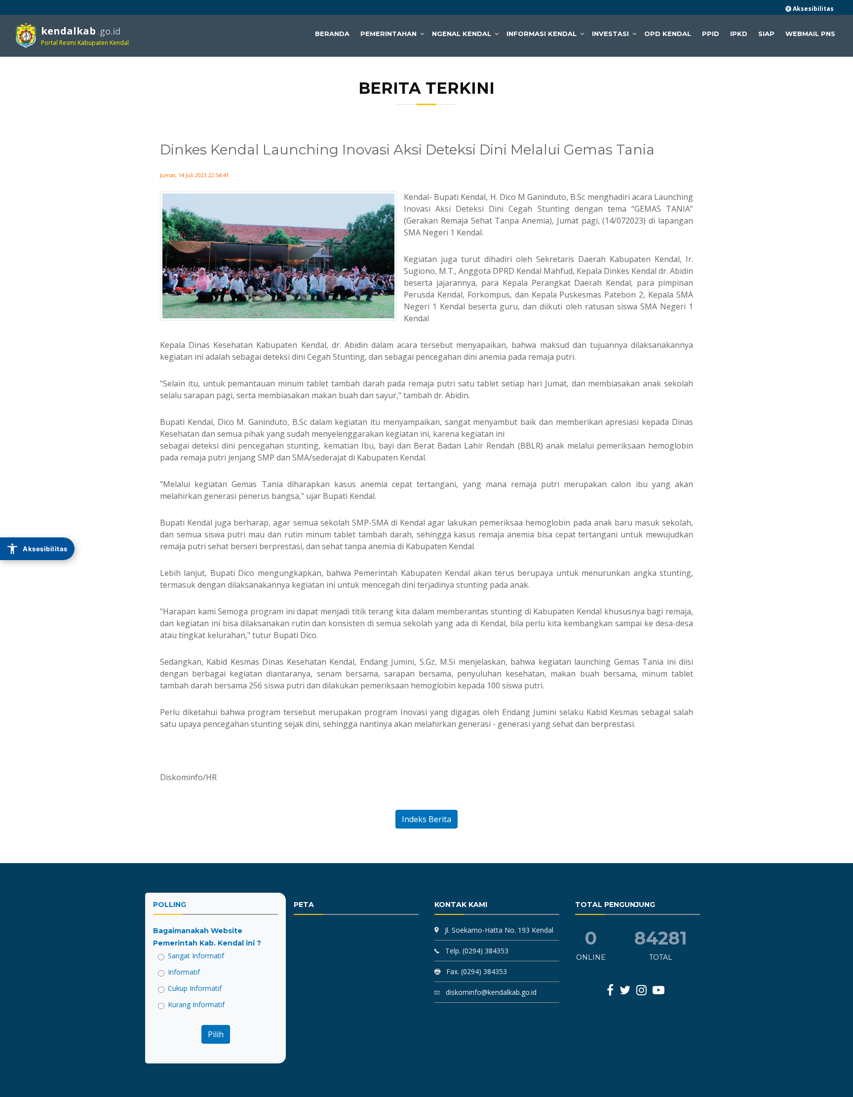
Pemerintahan (388, 34)
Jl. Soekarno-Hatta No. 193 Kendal (499, 930)
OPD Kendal (667, 34)
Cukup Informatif (195, 988)
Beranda (332, 34)
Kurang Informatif (196, 1004)
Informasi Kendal (541, 34)
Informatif (184, 972)
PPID (710, 34)
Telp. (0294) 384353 (475, 950)
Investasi (610, 34)
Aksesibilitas (812, 8)
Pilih (216, 1034)
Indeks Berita (426, 819)
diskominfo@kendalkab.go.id (490, 992)
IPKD (738, 34)
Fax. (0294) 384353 (475, 971)
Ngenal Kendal (461, 34)
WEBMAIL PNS (810, 34)
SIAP (766, 34)
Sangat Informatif (196, 955)
